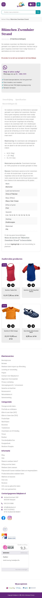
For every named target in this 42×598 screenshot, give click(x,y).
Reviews (4, 483)
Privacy (32, 595)
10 (14, 215)
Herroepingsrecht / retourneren (12, 385)
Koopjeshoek (5, 443)
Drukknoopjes (10, 222)
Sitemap (27, 595)
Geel (11, 201)
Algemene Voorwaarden (9, 379)
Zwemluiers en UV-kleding (10, 431)
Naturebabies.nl (6, 394)
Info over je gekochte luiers (10, 486)
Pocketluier (5, 418)
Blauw (8, 201)
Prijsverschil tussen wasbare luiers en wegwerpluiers (19, 470)
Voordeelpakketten (8, 440)
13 (21, 215)
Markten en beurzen (8, 477)
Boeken (4, 437)
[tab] (8, 99)
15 (26, 215)
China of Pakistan (11, 194)
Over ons (4, 480)
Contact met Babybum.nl (10, 376)
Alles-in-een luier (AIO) (9, 412)
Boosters (4, 425)
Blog (3, 455)
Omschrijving (8, 100)
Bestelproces (6, 360)
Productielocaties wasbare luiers (12, 474)
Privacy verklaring (7, 382)
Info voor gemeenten (8, 489)
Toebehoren (5, 428)
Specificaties (20, 100)
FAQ (2, 458)
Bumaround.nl (6, 391)
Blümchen (9, 187)
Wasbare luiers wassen (9, 467)
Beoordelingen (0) (10, 104)
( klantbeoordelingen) (18, 39)
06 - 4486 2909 (21, 74)
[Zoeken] (38, 12)
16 (29, 215)
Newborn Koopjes (7, 446)
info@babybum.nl (10, 507)
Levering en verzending (9, 370)
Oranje (16, 201)
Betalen (4, 363)
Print (7, 208)
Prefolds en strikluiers (9, 409)
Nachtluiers (5, 422)
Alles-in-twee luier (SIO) (9, 415)
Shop (8, 19)
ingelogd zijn (15, 244)
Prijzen (3, 373)
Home (3, 19)
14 (24, 215)
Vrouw (3, 434)
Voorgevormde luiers (8, 406)
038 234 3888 (8, 503)
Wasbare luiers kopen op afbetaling (13, 366)
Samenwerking (6, 397)
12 (19, 215)
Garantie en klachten (8, 388)
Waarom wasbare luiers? (9, 461)
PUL (7, 229)
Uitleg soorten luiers (8, 464)
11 (17, 215)
